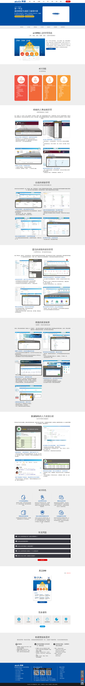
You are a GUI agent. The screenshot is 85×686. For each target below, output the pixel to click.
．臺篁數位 (61, 673)
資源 (56, 1)
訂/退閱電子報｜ (43, 684)
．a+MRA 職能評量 (17, 676)
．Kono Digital (61, 670)
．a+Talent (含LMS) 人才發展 (19, 673)
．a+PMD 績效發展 (17, 675)
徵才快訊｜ (47, 684)
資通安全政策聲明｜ (55, 684)
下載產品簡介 (42, 602)
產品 (30, 1)
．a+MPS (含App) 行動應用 (18, 670)
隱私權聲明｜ (50, 684)
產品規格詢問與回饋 (19, 16)
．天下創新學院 (61, 668)
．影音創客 (61, 675)
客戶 (48, 1)
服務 (34, 1)
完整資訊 (42, 626)
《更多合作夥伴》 (62, 678)
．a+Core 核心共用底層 (18, 668)
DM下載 (50, 48)
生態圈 (39, 1)
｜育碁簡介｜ (39, 684)
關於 (61, 1)
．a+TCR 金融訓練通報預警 (18, 678)
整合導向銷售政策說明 (29, 16)
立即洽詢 (68, 1)
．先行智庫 (61, 676)
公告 (43, 1)
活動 (52, 1)
